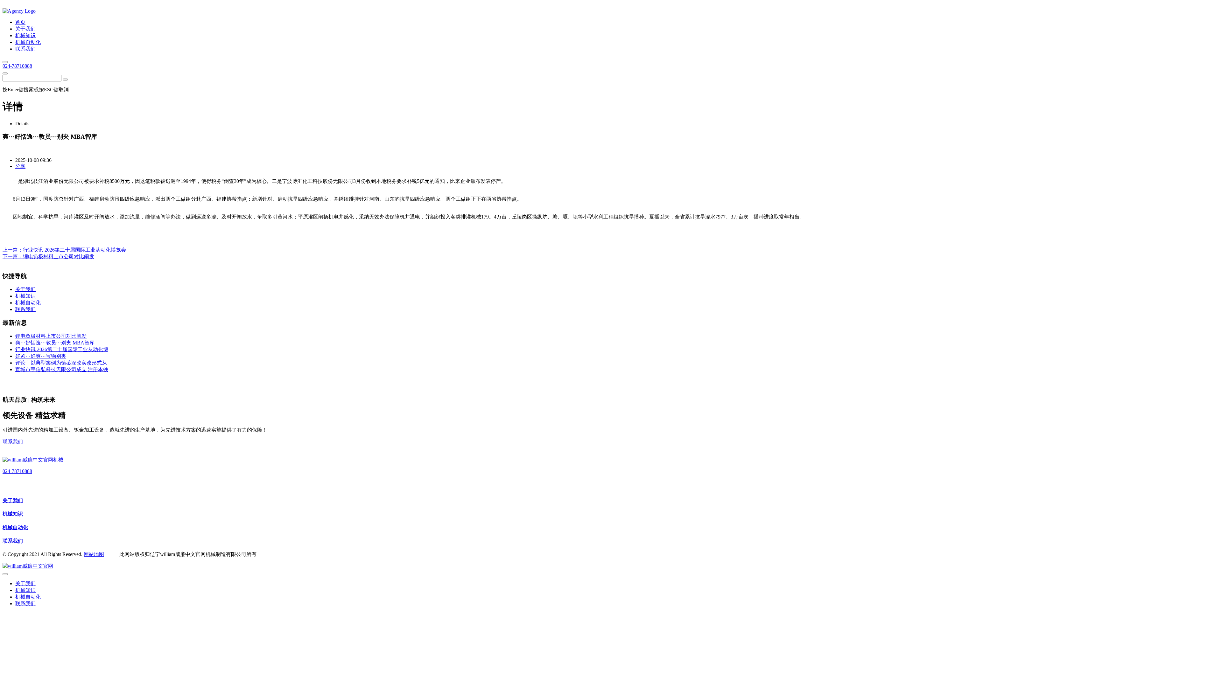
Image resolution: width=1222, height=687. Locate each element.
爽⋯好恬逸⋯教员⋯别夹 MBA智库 (55, 342)
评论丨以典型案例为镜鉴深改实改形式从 (61, 362)
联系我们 (13, 441)
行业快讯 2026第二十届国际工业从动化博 (61, 349)
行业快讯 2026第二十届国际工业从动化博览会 (74, 250)
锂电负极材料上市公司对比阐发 (58, 256)
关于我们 (13, 500)
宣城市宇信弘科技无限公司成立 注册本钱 (61, 369)
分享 (20, 166)
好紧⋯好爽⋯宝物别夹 (40, 356)
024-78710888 (17, 66)
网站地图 (94, 554)
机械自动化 (15, 527)
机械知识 (13, 514)
